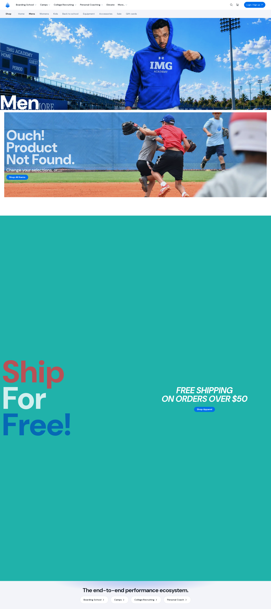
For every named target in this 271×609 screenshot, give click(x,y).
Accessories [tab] (105, 13)
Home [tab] (21, 13)
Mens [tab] (32, 13)
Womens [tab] (44, 13)
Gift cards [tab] (131, 13)
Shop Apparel (204, 409)
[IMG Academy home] (8, 5)
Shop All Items (17, 177)
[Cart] (237, 5)
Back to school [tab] (70, 13)
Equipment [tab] (89, 13)
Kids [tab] (55, 13)
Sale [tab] (119, 13)
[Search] (231, 5)
